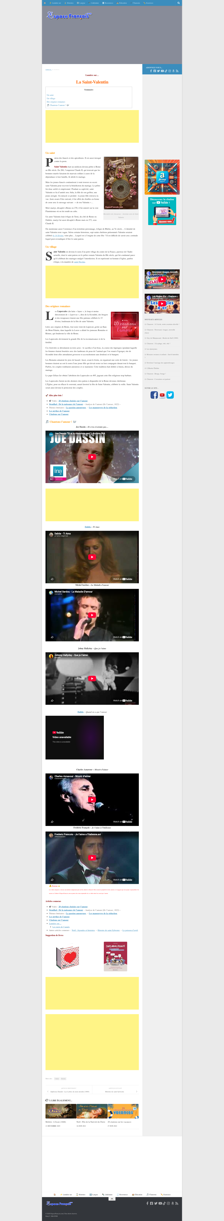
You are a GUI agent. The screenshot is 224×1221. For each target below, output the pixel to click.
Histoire (63, 1079)
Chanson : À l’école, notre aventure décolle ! (163, 324)
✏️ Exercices (148, 3)
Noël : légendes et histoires (83, 930)
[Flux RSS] (177, 70)
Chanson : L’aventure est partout (158, 379)
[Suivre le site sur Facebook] (154, 398)
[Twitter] (158, 70)
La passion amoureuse (76, 407)
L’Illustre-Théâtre (153, 368)
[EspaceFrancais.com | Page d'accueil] (69, 15)
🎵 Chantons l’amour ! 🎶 (58, 105)
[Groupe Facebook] (154, 70)
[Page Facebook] (151, 70)
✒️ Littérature (93, 3)
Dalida (88, 526)
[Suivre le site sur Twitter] (170, 398)
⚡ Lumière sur (55, 3)
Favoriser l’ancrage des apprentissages (161, 362)
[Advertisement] (112, 43)
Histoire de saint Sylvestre (109, 930)
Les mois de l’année (61, 926)
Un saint (50, 95)
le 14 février (58, 235)
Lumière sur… (49, 69)
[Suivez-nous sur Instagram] (169, 70)
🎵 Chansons (135, 3)
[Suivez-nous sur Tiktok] (165, 70)
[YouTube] (162, 70)
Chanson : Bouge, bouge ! (156, 373)
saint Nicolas (79, 261)
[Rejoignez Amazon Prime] (173, 70)
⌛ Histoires (69, 3)
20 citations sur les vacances (119, 1121)
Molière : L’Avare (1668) (56, 1121)
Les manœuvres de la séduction (103, 407)
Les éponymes (152, 349)
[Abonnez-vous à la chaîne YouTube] (162, 398)
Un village (51, 98)
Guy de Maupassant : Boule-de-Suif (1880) (162, 338)
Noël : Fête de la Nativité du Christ (91, 1121)
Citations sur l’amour (58, 414)
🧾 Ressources (107, 3)
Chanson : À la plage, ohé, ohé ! (158, 343)
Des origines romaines (56, 101)
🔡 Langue (81, 3)
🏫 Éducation (121, 3)
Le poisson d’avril (130, 930)
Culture (57, 1079)
